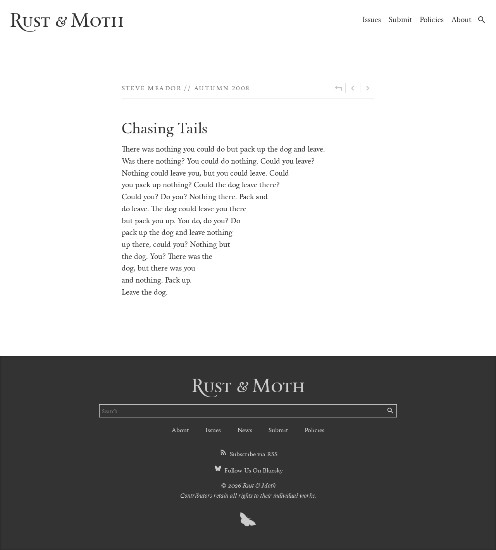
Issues (371, 19)
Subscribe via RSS (252, 453)
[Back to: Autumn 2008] (338, 88)
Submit (400, 19)
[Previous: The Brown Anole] (353, 88)
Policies (432, 19)
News (245, 429)
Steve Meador (152, 87)
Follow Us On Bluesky (253, 470)
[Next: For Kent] (367, 88)
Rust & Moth (67, 19)
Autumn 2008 (222, 87)
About (461, 19)
